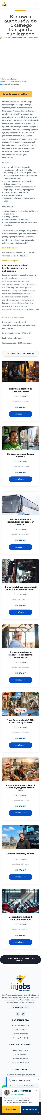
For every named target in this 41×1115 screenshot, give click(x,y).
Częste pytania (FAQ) (20, 1038)
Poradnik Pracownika (20, 1034)
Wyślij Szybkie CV (20, 1030)
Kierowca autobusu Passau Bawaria (20, 455)
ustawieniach (6, 1107)
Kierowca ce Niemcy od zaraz (20, 853)
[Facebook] (18, 1014)
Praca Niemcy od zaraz (20, 1062)
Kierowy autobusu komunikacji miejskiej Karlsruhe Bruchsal (20, 588)
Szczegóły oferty (21, 414)
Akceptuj (7, 1111)
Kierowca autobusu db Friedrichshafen (20, 390)
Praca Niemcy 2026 (20, 1050)
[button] (33, 1102)
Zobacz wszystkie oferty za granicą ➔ (20, 959)
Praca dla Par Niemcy (20, 1058)
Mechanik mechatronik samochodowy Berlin (20, 918)
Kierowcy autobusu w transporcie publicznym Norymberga (20, 655)
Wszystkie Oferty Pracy (20, 1025)
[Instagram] (23, 1014)
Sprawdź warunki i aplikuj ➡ (16, 94)
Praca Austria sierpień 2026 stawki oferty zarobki (20, 721)
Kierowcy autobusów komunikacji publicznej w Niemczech (20, 522)
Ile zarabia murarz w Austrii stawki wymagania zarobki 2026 (20, 788)
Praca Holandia (20, 1054)
